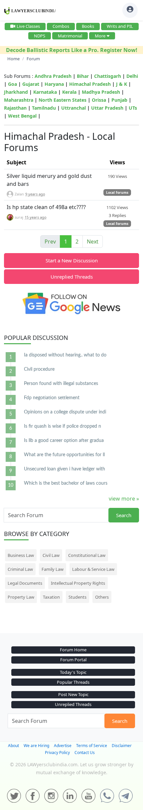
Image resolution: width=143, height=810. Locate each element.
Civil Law (51, 555)
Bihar (83, 76)
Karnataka (45, 92)
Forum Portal (73, 660)
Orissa (99, 100)
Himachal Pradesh (90, 84)
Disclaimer (122, 745)
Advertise (63, 745)
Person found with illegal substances (61, 383)
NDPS (39, 36)
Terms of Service (91, 745)
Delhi (132, 76)
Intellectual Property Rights (78, 583)
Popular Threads (73, 682)
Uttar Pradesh (107, 108)
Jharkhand (16, 92)
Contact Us (84, 752)
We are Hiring (36, 745)
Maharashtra (18, 100)
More (100, 36)
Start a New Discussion (72, 260)
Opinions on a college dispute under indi (65, 412)
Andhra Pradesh (53, 76)
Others (102, 597)
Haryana (54, 84)
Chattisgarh (107, 76)
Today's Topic (73, 672)
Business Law (21, 555)
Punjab (119, 100)
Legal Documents (25, 583)
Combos (61, 26)
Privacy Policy (57, 752)
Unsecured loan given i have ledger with (64, 469)
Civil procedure (39, 369)
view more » (124, 498)
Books (88, 26)
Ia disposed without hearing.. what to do (65, 355)
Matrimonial (70, 36)
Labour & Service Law (93, 569)
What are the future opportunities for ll (64, 455)
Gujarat (30, 84)
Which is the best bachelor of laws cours (65, 483)
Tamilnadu (44, 108)
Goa (12, 84)
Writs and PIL (120, 26)
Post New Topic (73, 694)
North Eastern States (62, 100)
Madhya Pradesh (101, 92)
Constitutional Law (86, 555)
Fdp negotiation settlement (51, 398)
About (13, 745)
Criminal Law (20, 569)
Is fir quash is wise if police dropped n (62, 426)
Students (77, 597)
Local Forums (117, 192)
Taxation (51, 597)
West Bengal (22, 116)
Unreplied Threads (72, 276)
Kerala (69, 92)
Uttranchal (73, 108)
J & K (121, 84)
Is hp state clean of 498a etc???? (46, 207)
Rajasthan (15, 108)
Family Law (53, 569)
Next (92, 241)
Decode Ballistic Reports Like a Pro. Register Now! (71, 50)
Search (123, 515)
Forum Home (73, 650)
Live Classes (28, 26)
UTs (133, 108)
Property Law (21, 597)
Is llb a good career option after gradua (64, 440)
